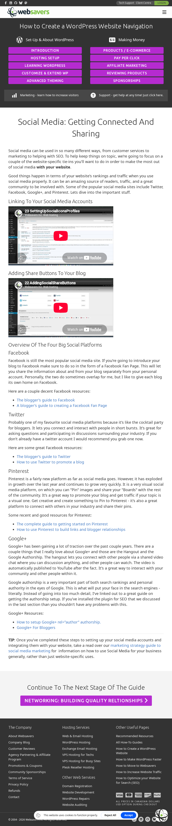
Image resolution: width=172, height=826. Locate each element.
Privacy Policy (18, 784)
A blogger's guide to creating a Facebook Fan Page (62, 405)
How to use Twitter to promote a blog (50, 461)
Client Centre (143, 3)
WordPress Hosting (76, 742)
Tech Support (126, 3)
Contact (13, 797)
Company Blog (19, 742)
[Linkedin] (140, 819)
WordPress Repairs (76, 798)
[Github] (147, 819)
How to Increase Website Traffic (139, 772)
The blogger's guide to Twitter (43, 456)
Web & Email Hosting (77, 736)
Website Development (78, 792)
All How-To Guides (129, 742)
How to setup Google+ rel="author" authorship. (59, 622)
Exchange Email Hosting (79, 748)
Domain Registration (77, 786)
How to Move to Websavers (136, 765)
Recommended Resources (134, 736)
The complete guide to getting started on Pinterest (62, 523)
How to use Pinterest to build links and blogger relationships (71, 529)
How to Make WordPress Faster (139, 759)
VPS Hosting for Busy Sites (81, 761)
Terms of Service (20, 778)
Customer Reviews (21, 748)
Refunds (14, 790)
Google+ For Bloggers (36, 627)
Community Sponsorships (27, 772)
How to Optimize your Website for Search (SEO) (138, 780)
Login (162, 3)
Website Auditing (74, 804)
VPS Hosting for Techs (78, 754)
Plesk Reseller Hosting (78, 767)
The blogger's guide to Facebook (46, 399)
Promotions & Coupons (25, 765)
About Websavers (21, 736)
